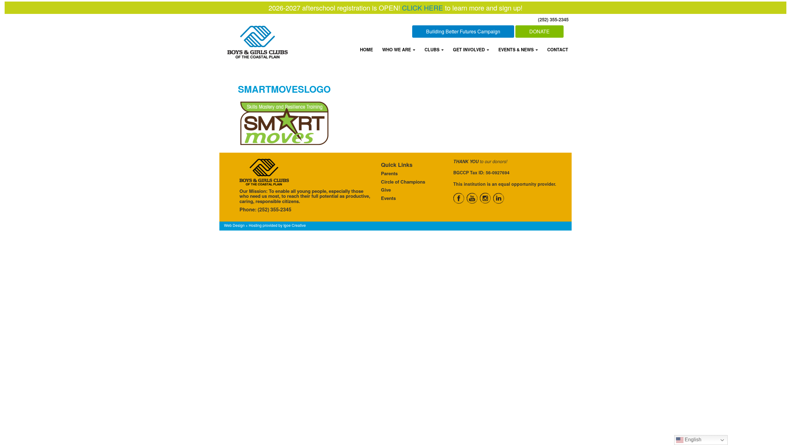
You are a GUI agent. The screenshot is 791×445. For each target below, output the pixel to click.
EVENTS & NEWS (516, 49)
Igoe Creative (294, 225)
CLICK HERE (422, 7)
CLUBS (433, 49)
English (692, 439)
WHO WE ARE (397, 49)
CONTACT (557, 49)
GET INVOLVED (469, 49)
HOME (366, 49)
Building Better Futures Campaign (463, 31)
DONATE (539, 31)
